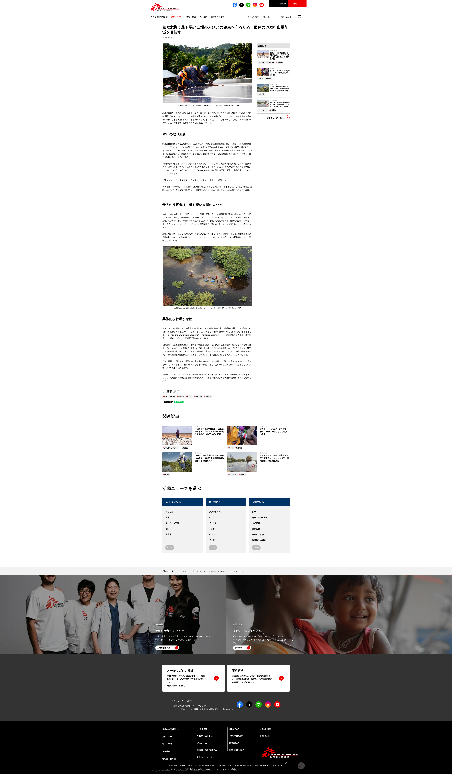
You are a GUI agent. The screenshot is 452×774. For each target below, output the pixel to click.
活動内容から (258, 501)
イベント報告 (232, 571)
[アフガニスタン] (226, 512)
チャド (261, 78)
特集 (242, 571)
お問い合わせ (266, 17)
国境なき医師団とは (159, 16)
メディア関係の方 (236, 736)
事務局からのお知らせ (205, 736)
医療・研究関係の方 (236, 750)
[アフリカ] (182, 512)
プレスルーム (202, 743)
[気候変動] (269, 529)
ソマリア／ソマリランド (266, 62)
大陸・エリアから (173, 501)
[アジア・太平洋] (182, 523)
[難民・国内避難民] (269, 517)
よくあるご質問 (253, 17)
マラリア (190, 396)
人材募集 (203, 16)
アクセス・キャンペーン (206, 757)
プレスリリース (200, 571)
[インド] (226, 540)
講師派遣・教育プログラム (207, 750)
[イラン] (226, 534)
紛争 (165, 396)
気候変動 (208, 396)
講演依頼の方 (234, 743)
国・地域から (215, 501)
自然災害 (172, 396)
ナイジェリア (263, 110)
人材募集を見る (163, 647)
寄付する (297, 3)
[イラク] (226, 529)
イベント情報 (202, 729)
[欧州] (182, 529)
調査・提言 (199, 396)
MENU (299, 16)
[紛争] (269, 512)
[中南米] (182, 534)
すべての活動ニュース (185, 571)
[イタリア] (226, 523)
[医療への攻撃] (269, 534)
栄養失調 (181, 396)
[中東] (182, 517)
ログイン (278, 3)
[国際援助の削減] (269, 540)
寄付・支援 (191, 16)
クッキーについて (219, 769)
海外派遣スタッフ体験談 (217, 571)
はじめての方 (234, 729)
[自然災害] (269, 523)
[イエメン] (226, 517)
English (288, 17)
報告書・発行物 (217, 16)
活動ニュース (168, 571)
